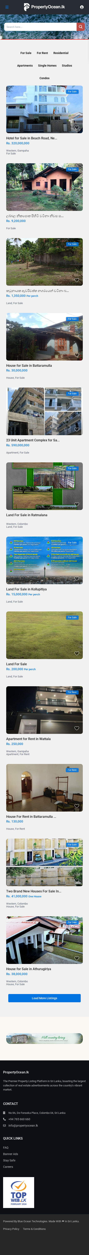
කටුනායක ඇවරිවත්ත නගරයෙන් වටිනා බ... (37, 291)
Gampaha (23, 150)
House (10, 377)
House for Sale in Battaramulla (29, 366)
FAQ (5, 1147)
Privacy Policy (11, 1228)
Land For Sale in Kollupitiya (26, 589)
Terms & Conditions (34, 1228)
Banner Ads (10, 1154)
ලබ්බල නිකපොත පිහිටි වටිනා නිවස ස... (35, 216)
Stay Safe (9, 1160)
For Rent (24, 754)
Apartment (12, 452)
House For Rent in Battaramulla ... (31, 817)
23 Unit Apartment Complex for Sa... (33, 440)
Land (9, 303)
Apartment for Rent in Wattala (28, 739)
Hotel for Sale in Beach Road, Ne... (31, 138)
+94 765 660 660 (19, 1119)
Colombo (22, 523)
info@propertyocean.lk (23, 1125)
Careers (8, 1166)
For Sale (11, 153)
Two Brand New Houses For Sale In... (33, 891)
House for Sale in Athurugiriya (28, 969)
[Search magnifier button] (81, 27)
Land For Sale (16, 664)
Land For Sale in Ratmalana (26, 515)
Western (11, 150)
